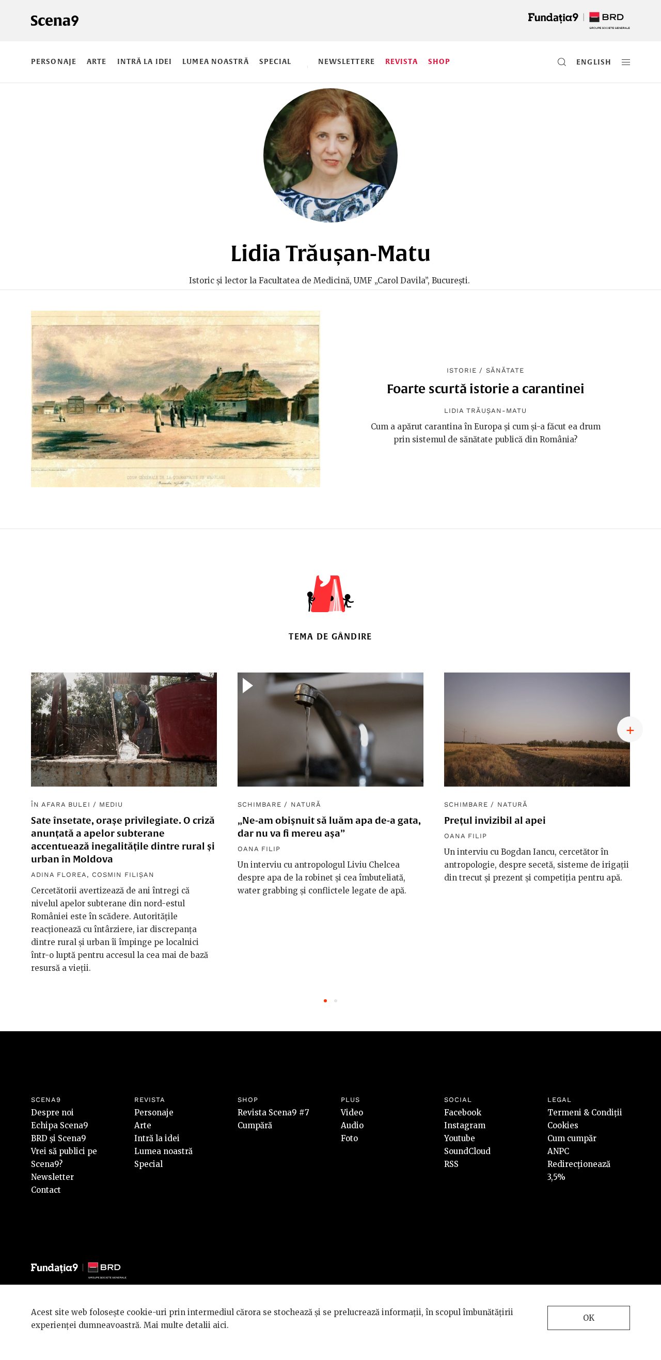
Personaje (53, 61)
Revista (401, 61)
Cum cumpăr (571, 1138)
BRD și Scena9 (58, 1138)
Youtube (459, 1138)
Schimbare (259, 804)
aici (220, 1325)
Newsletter (52, 1177)
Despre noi (52, 1112)
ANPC (558, 1151)
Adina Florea (59, 874)
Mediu (111, 804)
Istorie (462, 370)
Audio (352, 1125)
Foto (349, 1138)
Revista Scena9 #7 (273, 1112)
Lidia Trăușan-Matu (485, 410)
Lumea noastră (215, 61)
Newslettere (346, 61)
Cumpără (255, 1125)
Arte (96, 61)
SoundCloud (467, 1151)
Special (275, 61)
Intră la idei (144, 61)
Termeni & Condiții (584, 1112)
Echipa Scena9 (59, 1125)
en (581, 62)
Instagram (464, 1125)
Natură (306, 804)
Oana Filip (259, 849)
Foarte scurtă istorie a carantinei (486, 388)
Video (352, 1112)
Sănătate (505, 370)
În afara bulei (60, 804)
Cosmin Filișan (123, 874)
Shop (439, 61)
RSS (451, 1164)
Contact (46, 1190)
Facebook (462, 1112)
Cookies (562, 1125)
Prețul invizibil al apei (495, 820)
